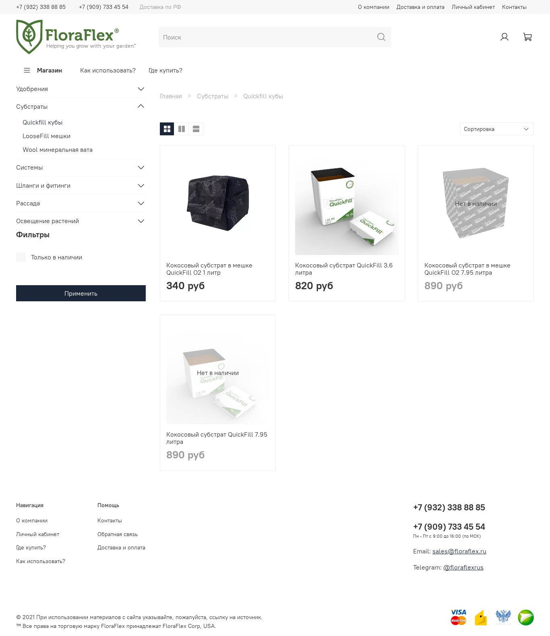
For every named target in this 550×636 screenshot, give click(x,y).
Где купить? (165, 70)
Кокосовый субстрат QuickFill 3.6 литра (344, 268)
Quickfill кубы (42, 122)
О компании (373, 6)
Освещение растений (47, 221)
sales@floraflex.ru (459, 551)
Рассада (28, 203)
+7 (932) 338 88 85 (41, 6)
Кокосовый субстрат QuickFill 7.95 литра (216, 437)
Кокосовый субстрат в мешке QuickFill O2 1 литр (209, 268)
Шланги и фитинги (43, 185)
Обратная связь (117, 534)
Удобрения (32, 89)
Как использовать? (108, 70)
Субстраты (212, 96)
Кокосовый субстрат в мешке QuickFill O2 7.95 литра (467, 268)
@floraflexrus (463, 567)
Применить (80, 293)
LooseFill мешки (46, 136)
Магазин (49, 70)
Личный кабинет (473, 6)
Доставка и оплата (421, 6)
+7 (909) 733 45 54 (103, 6)
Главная (171, 96)
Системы (29, 167)
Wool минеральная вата (58, 149)
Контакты (514, 6)
